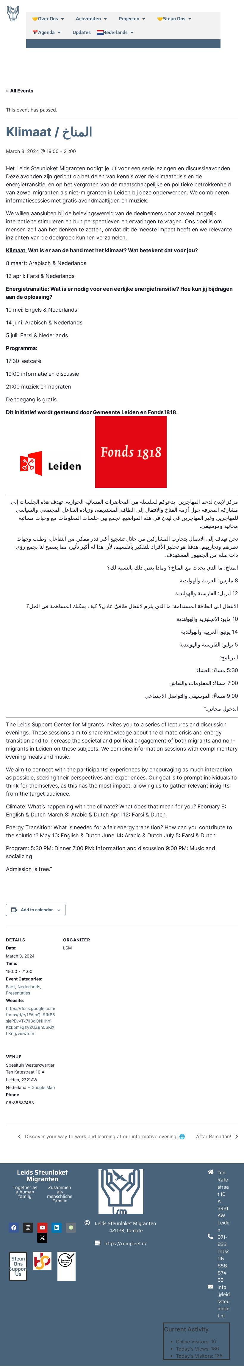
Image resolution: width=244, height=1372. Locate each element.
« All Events (19, 91)
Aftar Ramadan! (214, 1136)
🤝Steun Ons (171, 18)
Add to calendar (37, 909)
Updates (82, 32)
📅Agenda (43, 32)
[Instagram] (28, 1228)
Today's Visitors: (195, 1356)
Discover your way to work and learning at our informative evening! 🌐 (104, 1136)
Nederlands (115, 32)
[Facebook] (14, 1228)
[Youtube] (42, 1228)
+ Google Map (41, 1087)
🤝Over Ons (45, 18)
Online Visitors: (193, 1341)
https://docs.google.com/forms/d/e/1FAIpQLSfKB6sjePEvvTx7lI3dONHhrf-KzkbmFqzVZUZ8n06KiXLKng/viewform (30, 1021)
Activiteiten (88, 18)
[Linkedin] (56, 1228)
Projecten (129, 18)
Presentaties (18, 992)
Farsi (10, 986)
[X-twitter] (42, 1238)
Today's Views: (193, 1348)
